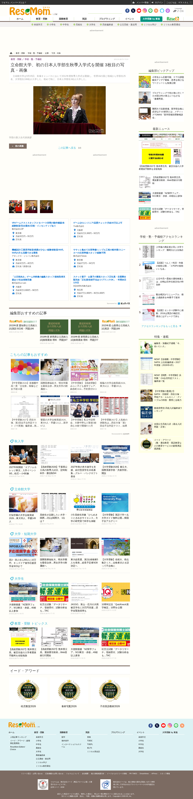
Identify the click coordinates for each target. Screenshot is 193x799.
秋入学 (19, 441)
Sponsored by (112, 303)
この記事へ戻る (69, 147)
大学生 (92, 24)
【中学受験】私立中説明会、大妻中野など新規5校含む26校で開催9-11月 (83, 423)
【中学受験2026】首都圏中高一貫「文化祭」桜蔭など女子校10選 (24, 386)
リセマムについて (72, 773)
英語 (84, 19)
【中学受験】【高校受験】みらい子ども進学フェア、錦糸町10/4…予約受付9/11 (83, 386)
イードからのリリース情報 (117, 773)
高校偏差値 (107, 24)
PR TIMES (133, 773)
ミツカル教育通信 (171, 24)
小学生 (52, 24)
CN (182, 11)
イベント (129, 19)
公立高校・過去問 (128, 24)
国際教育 (63, 19)
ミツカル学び (150, 24)
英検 (89, 737)
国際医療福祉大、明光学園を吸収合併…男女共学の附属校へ (54, 386)
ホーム (20, 19)
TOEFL (90, 744)
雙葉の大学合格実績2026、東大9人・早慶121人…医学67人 (54, 423)
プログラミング (107, 19)
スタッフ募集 (165, 773)
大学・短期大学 (25, 534)
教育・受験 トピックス (31, 623)
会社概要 (85, 773)
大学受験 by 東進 (151, 19)
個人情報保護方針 (97, 773)
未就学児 (38, 24)
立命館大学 (22, 489)
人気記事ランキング (18, 737)
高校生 (79, 24)
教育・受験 (41, 19)
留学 (63, 737)
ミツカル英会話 (93, 752)
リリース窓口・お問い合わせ (32, 773)
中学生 (66, 24)
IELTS (89, 748)
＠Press (154, 773)
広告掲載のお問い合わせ (54, 773)
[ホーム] (11, 53)
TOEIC (90, 741)
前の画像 (19, 146)
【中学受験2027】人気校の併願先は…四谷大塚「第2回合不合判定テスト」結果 (113, 423)
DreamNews (144, 773)
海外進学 (65, 741)
